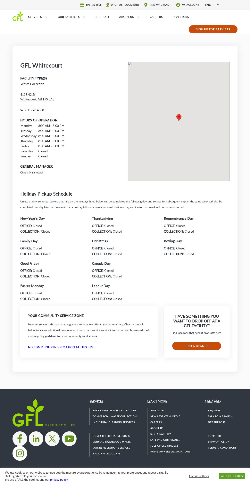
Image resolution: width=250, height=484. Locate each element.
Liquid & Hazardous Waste (112, 441)
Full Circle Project (164, 445)
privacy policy (59, 479)
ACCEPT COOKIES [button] (232, 476)
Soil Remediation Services (111, 447)
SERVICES (35, 17)
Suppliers (215, 436)
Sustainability (160, 434)
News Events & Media (165, 416)
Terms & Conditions (222, 447)
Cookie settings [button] (199, 476)
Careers (156, 422)
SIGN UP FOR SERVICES (213, 29)
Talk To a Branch (220, 416)
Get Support (217, 422)
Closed (31, 226)
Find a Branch (197, 346)
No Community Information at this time (61, 347)
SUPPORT (102, 17)
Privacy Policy (218, 441)
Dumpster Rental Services (111, 436)
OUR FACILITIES (69, 17)
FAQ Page (214, 410)
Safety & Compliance (165, 440)
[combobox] (212, 5)
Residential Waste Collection (114, 410)
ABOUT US (126, 17)
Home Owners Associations (170, 451)
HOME (17, 16)
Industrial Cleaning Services (114, 422)
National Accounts (107, 453)
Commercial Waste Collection (115, 416)
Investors (157, 410)
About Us (157, 428)
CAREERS (156, 17)
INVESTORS (181, 17)
